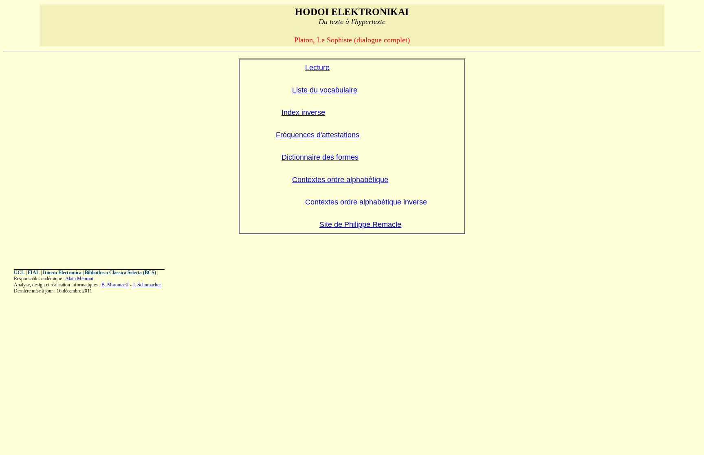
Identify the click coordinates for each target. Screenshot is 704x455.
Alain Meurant (79, 278)
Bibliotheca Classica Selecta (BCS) (120, 272)
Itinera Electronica (62, 272)
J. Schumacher (147, 285)
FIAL (34, 272)
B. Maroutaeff (115, 285)
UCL (19, 272)
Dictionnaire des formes (320, 157)
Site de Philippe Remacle (360, 224)
